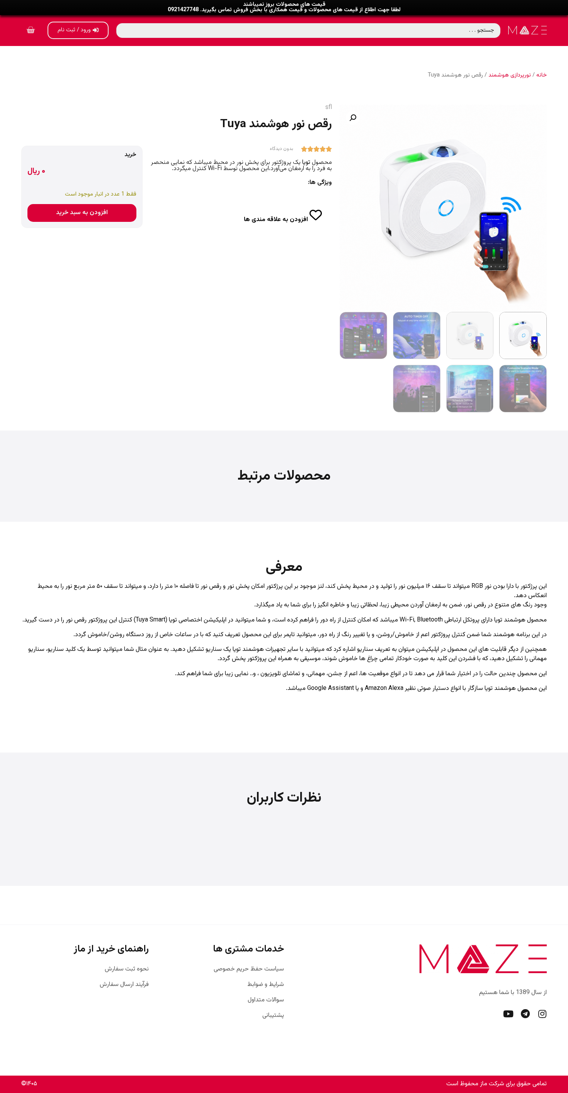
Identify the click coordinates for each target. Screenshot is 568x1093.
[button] (353, 118)
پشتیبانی (273, 1016)
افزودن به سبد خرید (82, 213)
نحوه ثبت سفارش (127, 969)
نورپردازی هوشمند (509, 75)
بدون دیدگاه (281, 148)
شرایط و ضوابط (265, 985)
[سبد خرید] (30, 30)
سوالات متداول (266, 1000)
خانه (541, 75)
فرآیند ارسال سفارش (124, 985)
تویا (307, 162)
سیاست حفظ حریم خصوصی (249, 969)
